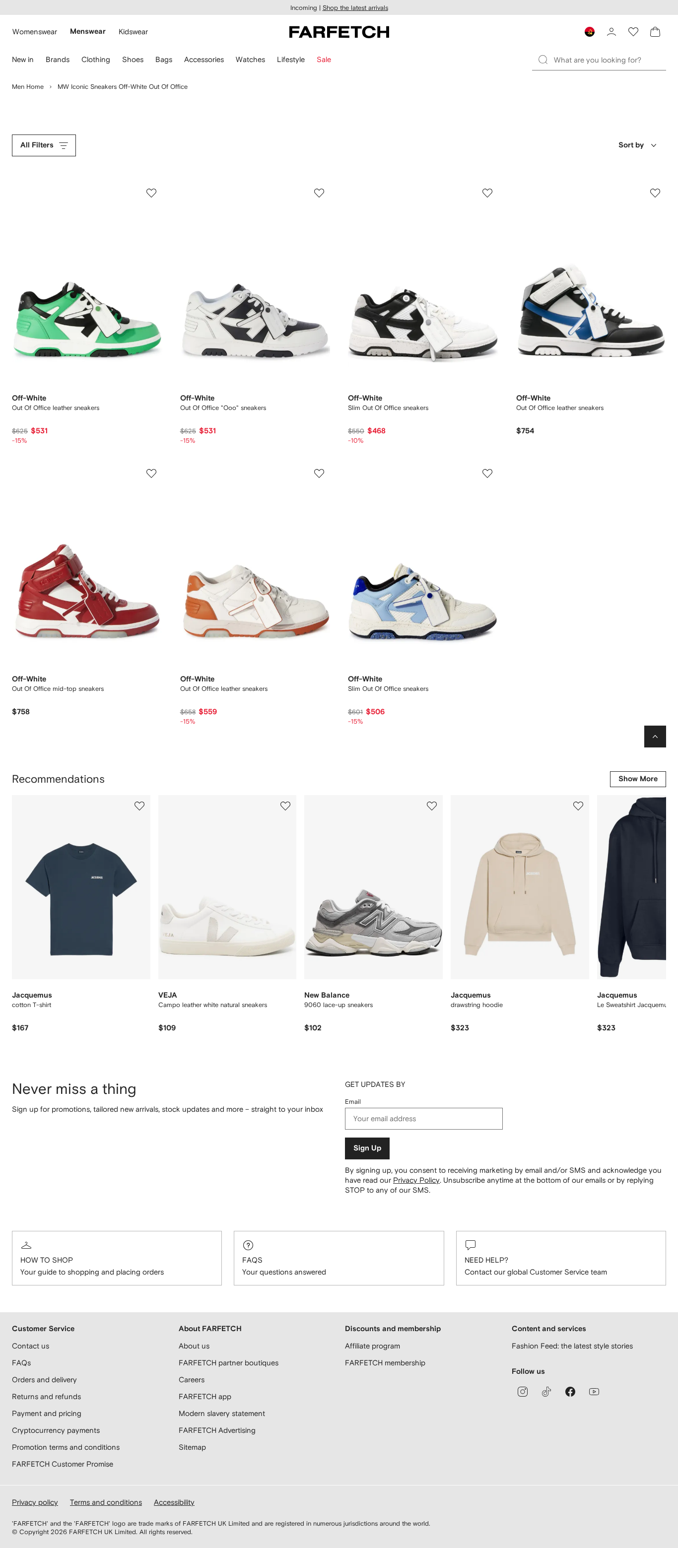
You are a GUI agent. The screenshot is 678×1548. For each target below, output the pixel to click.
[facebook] (570, 1392)
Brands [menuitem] (57, 59)
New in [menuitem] (23, 59)
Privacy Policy (416, 1180)
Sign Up (367, 1148)
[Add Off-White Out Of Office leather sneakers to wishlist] (151, 193)
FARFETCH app (205, 1396)
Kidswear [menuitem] (133, 31)
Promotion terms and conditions (66, 1447)
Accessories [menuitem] (204, 59)
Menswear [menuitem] (88, 31)
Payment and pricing (46, 1413)
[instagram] (523, 1392)
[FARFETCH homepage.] (339, 31)
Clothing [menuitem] (95, 59)
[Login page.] (611, 32)
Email (353, 1101)
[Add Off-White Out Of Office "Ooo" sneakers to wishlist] (319, 193)
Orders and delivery (44, 1379)
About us (194, 1345)
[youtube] (594, 1392)
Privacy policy (35, 1502)
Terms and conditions (106, 1502)
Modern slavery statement (222, 1413)
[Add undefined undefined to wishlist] (139, 806)
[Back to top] (655, 736)
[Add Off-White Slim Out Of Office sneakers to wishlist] (487, 193)
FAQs (252, 1260)
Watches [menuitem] (250, 59)
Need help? (486, 1260)
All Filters (37, 145)
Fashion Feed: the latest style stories (572, 1345)
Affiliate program (372, 1345)
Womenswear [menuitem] (34, 31)
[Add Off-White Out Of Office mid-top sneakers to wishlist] (151, 473)
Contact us (30, 1345)
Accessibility (174, 1502)
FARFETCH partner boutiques (228, 1362)
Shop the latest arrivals (355, 7)
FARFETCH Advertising (217, 1430)
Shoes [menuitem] (132, 59)
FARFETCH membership (385, 1362)
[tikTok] (546, 1392)
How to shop (46, 1260)
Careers (191, 1379)
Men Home (28, 86)
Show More (638, 779)
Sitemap (192, 1447)
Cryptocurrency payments (56, 1430)
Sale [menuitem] (324, 59)
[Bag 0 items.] (655, 32)
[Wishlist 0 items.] (633, 32)
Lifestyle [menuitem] (291, 59)
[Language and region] (590, 32)
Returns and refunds (46, 1396)
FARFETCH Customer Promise (62, 1464)
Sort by (631, 145)
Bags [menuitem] (163, 59)
